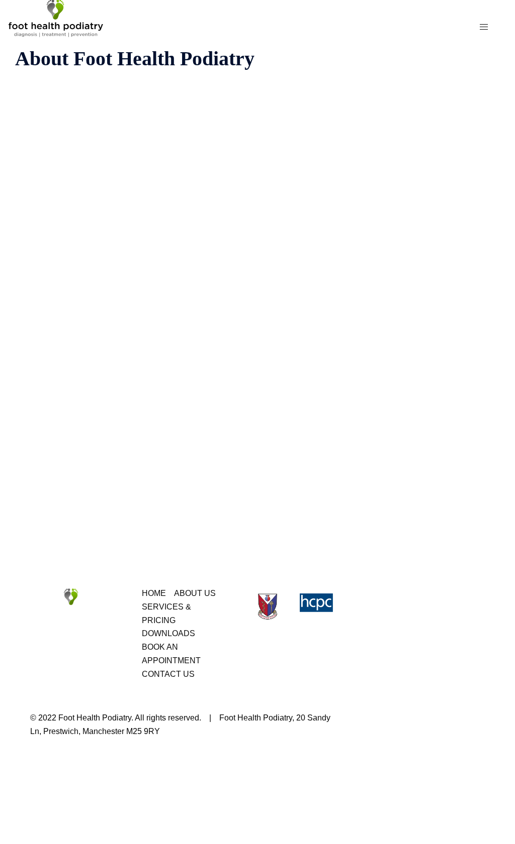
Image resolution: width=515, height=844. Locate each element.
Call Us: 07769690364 (429, 68)
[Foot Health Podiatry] (60, 26)
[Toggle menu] (484, 27)
